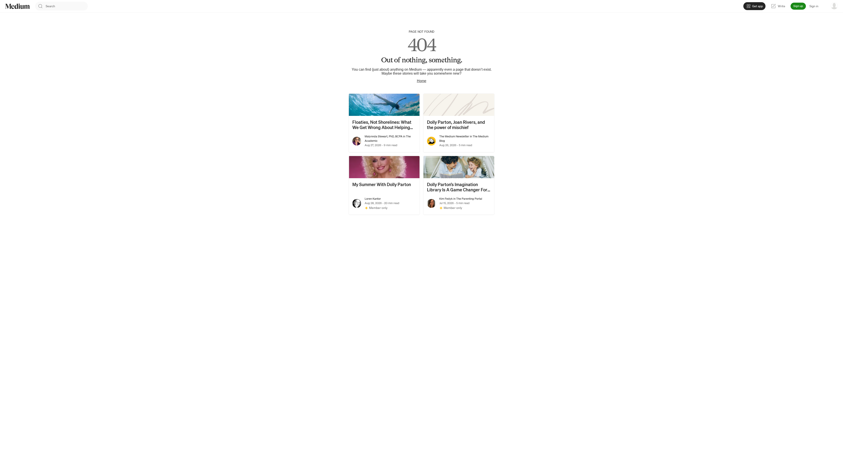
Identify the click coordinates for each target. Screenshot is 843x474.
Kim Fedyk (446, 199)
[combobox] (67, 6)
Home (421, 81)
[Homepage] (17, 6)
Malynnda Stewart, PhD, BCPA (383, 136)
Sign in (813, 6)
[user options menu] (834, 5)
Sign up (798, 6)
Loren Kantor (373, 199)
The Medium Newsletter (454, 136)
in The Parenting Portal (467, 199)
